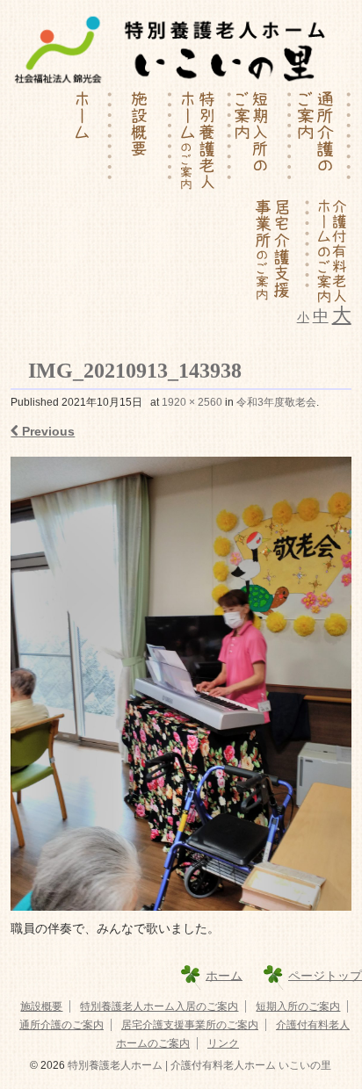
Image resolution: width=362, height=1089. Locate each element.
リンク (223, 1043)
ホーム (224, 975)
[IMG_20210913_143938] (181, 683)
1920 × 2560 (192, 402)
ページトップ (325, 975)
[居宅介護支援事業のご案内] (280, 251)
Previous (46, 431)
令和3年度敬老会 (276, 402)
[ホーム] (82, 143)
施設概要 (41, 1006)
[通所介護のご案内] (321, 143)
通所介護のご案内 (61, 1025)
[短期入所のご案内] (262, 143)
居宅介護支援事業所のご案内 (189, 1025)
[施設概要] (142, 143)
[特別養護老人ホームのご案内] (202, 143)
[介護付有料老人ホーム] (330, 251)
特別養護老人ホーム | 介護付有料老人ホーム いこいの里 (198, 1065)
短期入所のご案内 (298, 1006)
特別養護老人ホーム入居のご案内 (159, 1006)
